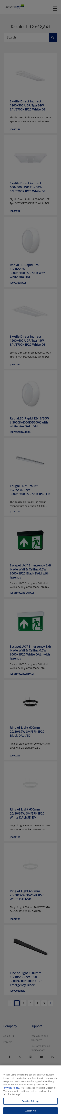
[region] (30, 1091)
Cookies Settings (30, 1101)
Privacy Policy (11, 1087)
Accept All (30, 1110)
